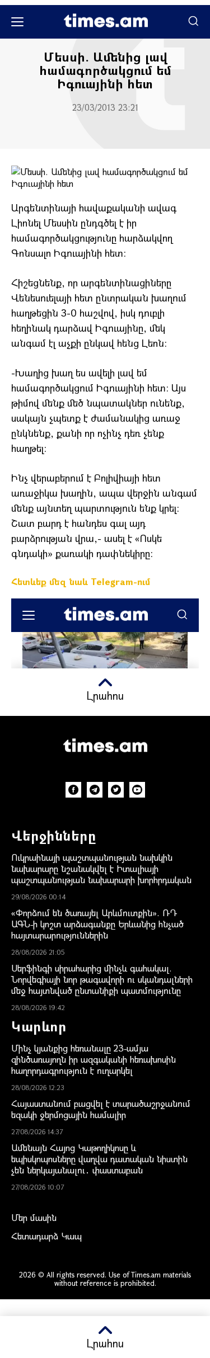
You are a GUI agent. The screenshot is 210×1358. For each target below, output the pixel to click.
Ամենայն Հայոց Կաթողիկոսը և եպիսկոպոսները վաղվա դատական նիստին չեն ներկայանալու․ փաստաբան (99, 1159)
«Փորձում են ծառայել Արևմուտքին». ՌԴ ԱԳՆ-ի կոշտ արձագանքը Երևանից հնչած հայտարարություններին (97, 924)
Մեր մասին (34, 1217)
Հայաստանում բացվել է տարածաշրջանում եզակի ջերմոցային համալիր (100, 1108)
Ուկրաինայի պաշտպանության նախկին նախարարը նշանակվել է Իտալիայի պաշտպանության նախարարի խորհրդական (101, 868)
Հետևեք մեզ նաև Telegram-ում (80, 581)
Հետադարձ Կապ (46, 1236)
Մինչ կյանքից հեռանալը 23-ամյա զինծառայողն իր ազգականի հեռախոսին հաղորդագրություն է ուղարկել (93, 1059)
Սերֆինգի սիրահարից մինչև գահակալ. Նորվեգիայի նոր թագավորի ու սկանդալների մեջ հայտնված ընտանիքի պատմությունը (102, 979)
